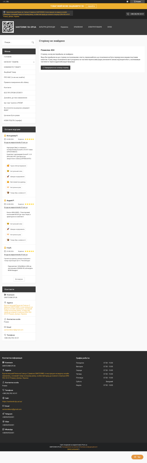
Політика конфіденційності (88, 447)
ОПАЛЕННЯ (78, 27)
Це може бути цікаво (12, 115)
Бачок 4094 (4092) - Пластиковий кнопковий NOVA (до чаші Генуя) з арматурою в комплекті (19, 214)
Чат (139, 457)
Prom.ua (84, 445)
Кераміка (64, 27)
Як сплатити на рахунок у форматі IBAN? (17, 109)
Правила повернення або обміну (16, 82)
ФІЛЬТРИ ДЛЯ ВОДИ (47, 27)
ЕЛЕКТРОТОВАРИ (95, 27)
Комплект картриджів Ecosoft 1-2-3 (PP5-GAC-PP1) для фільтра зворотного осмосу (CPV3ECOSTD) (19, 156)
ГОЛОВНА (7, 57)
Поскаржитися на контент (70, 447)
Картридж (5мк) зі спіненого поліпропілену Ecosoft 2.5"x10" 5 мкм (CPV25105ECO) (20, 150)
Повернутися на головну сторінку (56, 67)
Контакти (7, 87)
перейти (91, 6)
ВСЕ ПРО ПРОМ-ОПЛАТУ (13, 93)
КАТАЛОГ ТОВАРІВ (11, 62)
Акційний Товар (10, 72)
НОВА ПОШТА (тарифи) (13, 120)
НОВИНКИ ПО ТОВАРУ (12, 67)
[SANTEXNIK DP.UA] (8, 27)
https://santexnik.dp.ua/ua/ (12, 401)
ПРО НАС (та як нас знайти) (14, 77)
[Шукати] (33, 42)
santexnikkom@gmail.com (13, 330)
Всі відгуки (19, 279)
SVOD (109, 27)
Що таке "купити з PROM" (13, 103)
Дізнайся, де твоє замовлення (15, 98)
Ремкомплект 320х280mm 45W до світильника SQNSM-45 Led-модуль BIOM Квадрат (20, 268)
